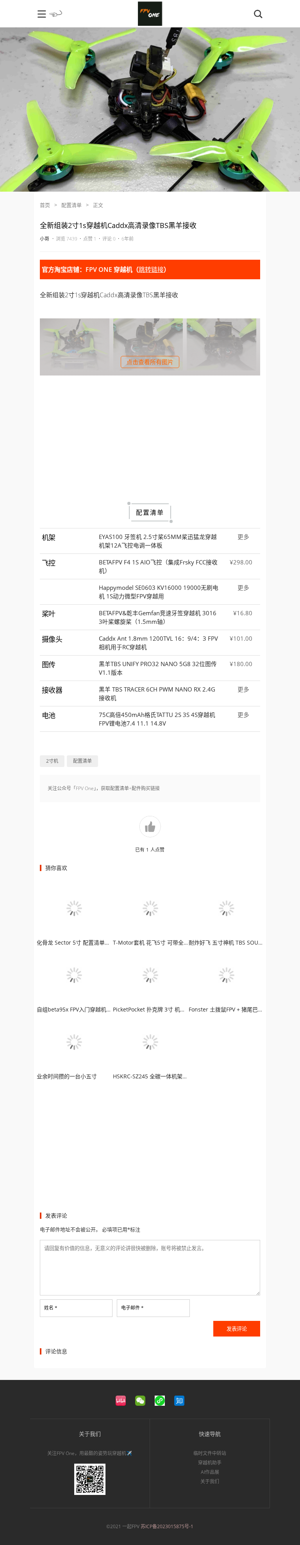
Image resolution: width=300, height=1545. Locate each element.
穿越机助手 (209, 1462)
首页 (45, 204)
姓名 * (50, 1307)
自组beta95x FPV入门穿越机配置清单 (82, 1009)
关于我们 (209, 1481)
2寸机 (52, 761)
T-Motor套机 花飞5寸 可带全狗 (151, 942)
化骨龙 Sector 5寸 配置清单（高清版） (84, 942)
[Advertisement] (150, 438)
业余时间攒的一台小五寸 (67, 1076)
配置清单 (71, 204)
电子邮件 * (132, 1307)
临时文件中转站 (209, 1453)
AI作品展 (210, 1472)
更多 (243, 537)
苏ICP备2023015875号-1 (167, 1526)
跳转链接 (151, 269)
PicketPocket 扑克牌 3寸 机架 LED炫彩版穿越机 (171, 1009)
